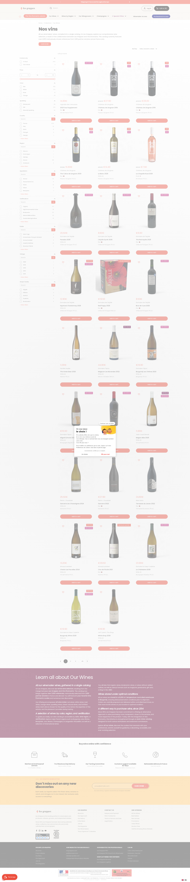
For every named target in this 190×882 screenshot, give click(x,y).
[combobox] (184, 880)
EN (186, 880)
